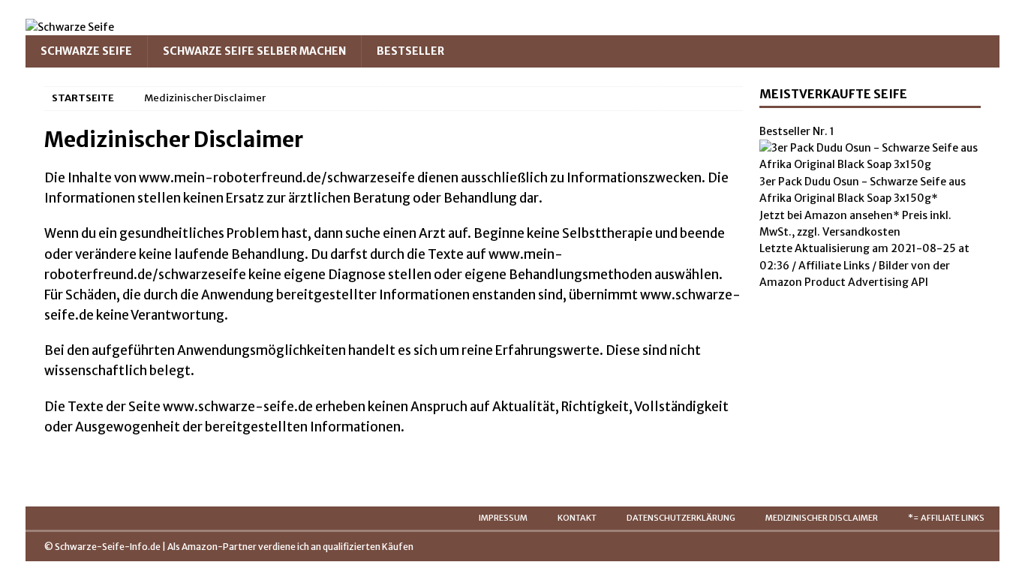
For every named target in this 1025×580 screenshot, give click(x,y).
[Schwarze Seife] (70, 27)
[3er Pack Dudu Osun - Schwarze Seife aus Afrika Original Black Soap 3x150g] (870, 164)
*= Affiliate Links (946, 517)
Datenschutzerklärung (681, 517)
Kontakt (577, 517)
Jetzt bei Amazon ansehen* (829, 215)
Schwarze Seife (86, 51)
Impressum (503, 517)
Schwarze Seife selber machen (254, 51)
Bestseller (410, 51)
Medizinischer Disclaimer (821, 517)
